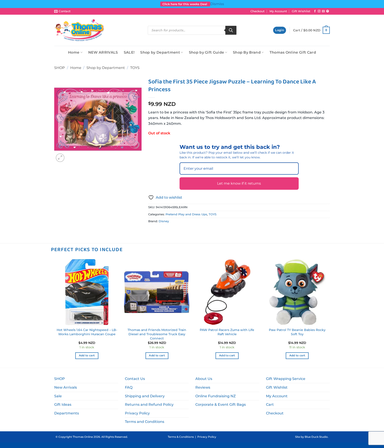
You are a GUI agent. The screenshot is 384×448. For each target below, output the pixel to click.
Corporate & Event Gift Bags (220, 404)
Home (73, 52)
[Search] (230, 30)
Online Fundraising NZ (215, 396)
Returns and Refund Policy (149, 404)
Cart (270, 404)
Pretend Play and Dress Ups (186, 214)
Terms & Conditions (181, 436)
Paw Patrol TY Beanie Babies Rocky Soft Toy (297, 332)
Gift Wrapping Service (285, 379)
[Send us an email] (323, 11)
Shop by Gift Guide (206, 52)
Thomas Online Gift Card (293, 52)
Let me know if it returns (239, 183)
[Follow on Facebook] (315, 11)
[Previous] (54, 313)
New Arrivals (65, 387)
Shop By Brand (247, 52)
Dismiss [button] (217, 4)
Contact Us (135, 379)
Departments (66, 413)
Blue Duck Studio (316, 436)
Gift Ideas (62, 404)
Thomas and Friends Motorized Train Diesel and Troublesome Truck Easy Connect (157, 334)
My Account (278, 11)
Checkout (257, 11)
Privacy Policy (137, 413)
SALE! (129, 52)
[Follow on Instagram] (319, 11)
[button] (279, 30)
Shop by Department (160, 52)
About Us (203, 379)
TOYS (135, 68)
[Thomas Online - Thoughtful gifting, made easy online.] (79, 30)
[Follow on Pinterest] (327, 11)
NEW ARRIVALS (103, 52)
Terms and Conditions (144, 422)
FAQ (128, 387)
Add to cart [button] (87, 355)
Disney (164, 221)
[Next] (329, 313)
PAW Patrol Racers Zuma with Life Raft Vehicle (227, 332)
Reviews (202, 387)
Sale (58, 396)
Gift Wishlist (301, 11)
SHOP (59, 68)
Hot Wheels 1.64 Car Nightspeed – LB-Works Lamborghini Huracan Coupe (87, 332)
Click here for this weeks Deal (185, 4)
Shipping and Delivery (145, 396)
